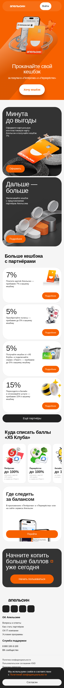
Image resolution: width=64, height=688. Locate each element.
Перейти (32, 534)
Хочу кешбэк (32, 89)
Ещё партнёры (32, 418)
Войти (45, 6)
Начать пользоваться (32, 579)
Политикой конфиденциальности (28, 674)
